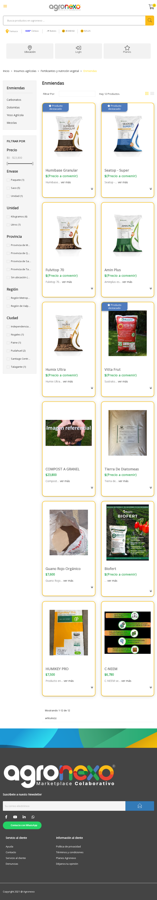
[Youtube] (15, 817)
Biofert (110, 568)
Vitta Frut (113, 369)
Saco (15, 188)
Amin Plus (113, 269)
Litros (15, 224)
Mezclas (12, 123)
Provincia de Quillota (21, 253)
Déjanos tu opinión (67, 863)
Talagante (18, 366)
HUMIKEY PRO (57, 668)
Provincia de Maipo (21, 245)
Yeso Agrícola (15, 115)
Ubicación (30, 52)
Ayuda (9, 846)
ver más (66, 182)
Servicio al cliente (16, 858)
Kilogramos (19, 216)
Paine (16, 342)
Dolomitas (13, 107)
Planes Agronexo (66, 858)
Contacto (11, 852)
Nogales (17, 334)
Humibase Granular (62, 170)
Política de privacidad (68, 846)
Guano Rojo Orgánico (63, 568)
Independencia (21, 326)
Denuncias (12, 863)
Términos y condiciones (69, 852)
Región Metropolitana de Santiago (21, 298)
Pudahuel (18, 350)
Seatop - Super (117, 170)
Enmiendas (16, 88)
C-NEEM (111, 668)
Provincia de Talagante (21, 269)
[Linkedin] (24, 817)
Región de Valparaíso (21, 306)
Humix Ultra (56, 369)
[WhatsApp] (33, 817)
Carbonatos (14, 100)
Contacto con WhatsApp (24, 825)
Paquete (17, 180)
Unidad (17, 196)
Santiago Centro (21, 358)
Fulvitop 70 (55, 269)
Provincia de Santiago (21, 261)
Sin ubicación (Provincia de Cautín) (21, 277)
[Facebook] (6, 817)
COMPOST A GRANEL (63, 469)
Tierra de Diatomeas (122, 469)
